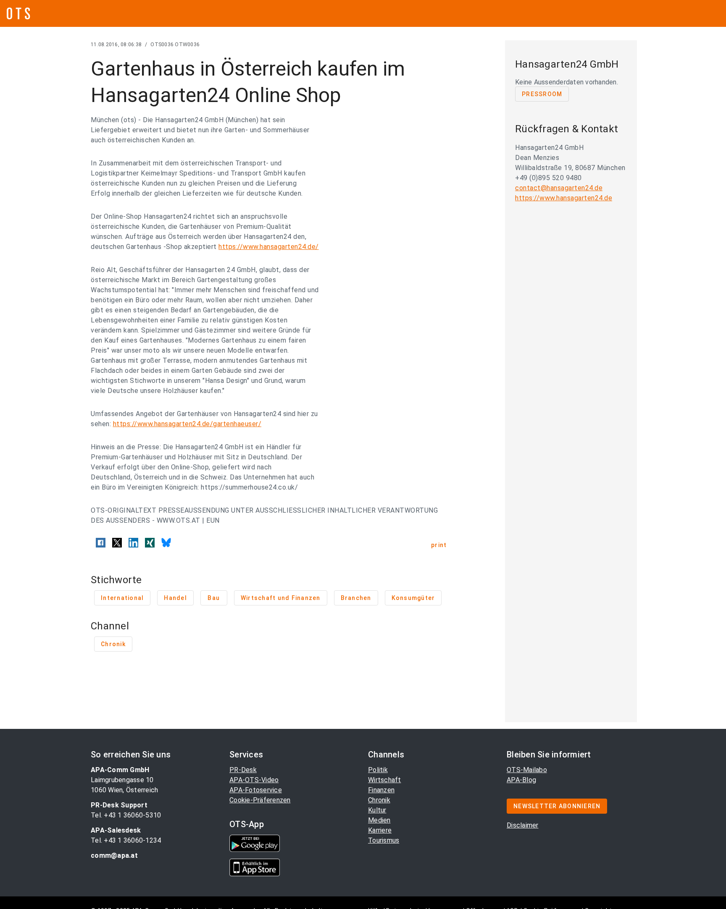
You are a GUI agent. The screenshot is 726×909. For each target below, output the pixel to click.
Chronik (379, 800)
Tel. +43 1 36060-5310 (126, 815)
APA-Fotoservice (255, 790)
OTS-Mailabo (527, 770)
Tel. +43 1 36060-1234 (126, 840)
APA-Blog (521, 780)
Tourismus (383, 840)
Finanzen (381, 790)
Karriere (380, 830)
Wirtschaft (384, 780)
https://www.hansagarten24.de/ (268, 247)
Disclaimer (523, 825)
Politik (378, 770)
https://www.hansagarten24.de (563, 198)
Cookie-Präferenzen (260, 800)
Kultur (377, 810)
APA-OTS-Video (254, 780)
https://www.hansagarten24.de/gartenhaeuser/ (187, 424)
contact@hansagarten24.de (558, 188)
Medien (379, 820)
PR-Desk (243, 770)
